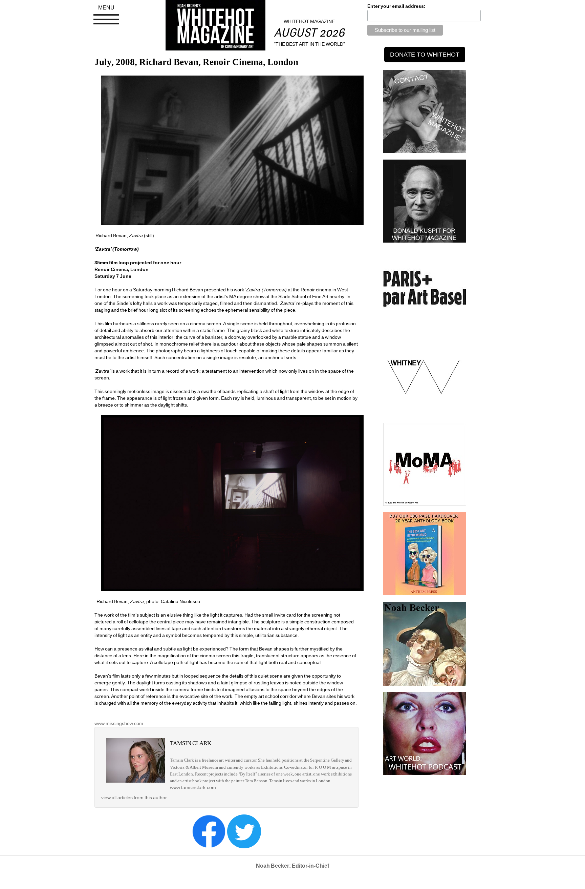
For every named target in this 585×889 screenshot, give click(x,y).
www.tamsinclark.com (193, 787)
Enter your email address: (396, 6)
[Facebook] (209, 830)
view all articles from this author (134, 797)
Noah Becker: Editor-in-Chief (292, 866)
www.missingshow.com (118, 723)
